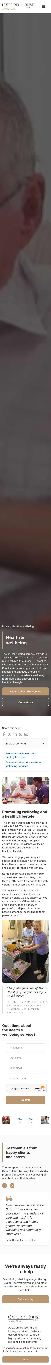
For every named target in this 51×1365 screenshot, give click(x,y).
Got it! (25, 1359)
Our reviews (25, 702)
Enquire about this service (25, 691)
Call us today (25, 1299)
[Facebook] (4, 734)
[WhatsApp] (21, 734)
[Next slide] (12, 1185)
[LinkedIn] (15, 734)
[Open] (43, 7)
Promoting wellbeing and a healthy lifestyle (21, 755)
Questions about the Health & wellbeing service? (23, 764)
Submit (25, 1099)
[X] (9, 734)
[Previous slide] (4, 1185)
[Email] (26, 734)
